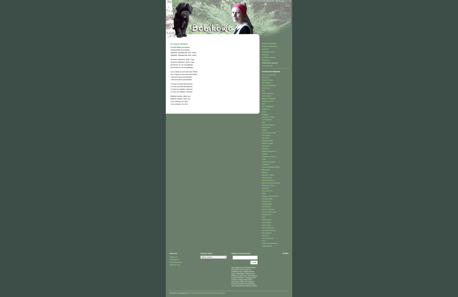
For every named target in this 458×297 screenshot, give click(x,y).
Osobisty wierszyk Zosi (270, 196)
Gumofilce (265, 138)
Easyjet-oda (266, 127)
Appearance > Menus (273, 1)
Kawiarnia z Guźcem (269, 156)
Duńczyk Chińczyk (268, 125)
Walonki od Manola (268, 98)
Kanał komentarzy (176, 262)
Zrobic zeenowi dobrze (269, 243)
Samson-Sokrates (268, 209)
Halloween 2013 (267, 141)
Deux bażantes (267, 178)
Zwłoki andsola (267, 246)
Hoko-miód (265, 146)
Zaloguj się (173, 257)
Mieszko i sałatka (268, 175)
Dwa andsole (266, 83)
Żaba (263, 217)
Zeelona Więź (266, 220)
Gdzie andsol (266, 96)
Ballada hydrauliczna (269, 151)
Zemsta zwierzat (267, 238)
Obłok (264, 193)
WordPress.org (175, 265)
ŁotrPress (193, 293)
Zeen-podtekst (267, 233)
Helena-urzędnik (267, 143)
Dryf (263, 122)
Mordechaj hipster (268, 180)
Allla (263, 91)
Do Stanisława (267, 120)
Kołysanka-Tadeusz (269, 162)
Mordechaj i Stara (268, 185)
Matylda (264, 172)
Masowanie (266, 170)
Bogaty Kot (266, 109)
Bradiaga (265, 114)
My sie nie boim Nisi (269, 75)
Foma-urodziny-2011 (269, 133)
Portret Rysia (266, 201)
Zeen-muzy (266, 77)
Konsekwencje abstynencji (271, 183)
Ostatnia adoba (267, 199)
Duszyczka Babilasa (269, 85)
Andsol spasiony (267, 93)
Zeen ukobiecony (268, 228)
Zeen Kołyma (266, 222)
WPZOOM (207, 293)
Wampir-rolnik (266, 214)
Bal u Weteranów (268, 106)
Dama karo (265, 88)
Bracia (264, 112)
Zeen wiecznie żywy (269, 230)
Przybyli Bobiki (179, 44)
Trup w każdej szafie (269, 212)
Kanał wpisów (174, 260)
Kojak (264, 159)
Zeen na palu (266, 225)
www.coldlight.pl (220, 293)
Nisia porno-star (267, 191)
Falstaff (264, 130)
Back (263, 104)
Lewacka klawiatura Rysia (271, 167)
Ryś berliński (266, 207)
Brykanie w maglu (268, 117)
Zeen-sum (265, 236)
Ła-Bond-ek (266, 164)
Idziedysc (265, 149)
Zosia (264, 241)
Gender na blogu (267, 101)
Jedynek (265, 154)
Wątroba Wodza (267, 80)
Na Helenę (265, 188)
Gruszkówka (266, 135)
